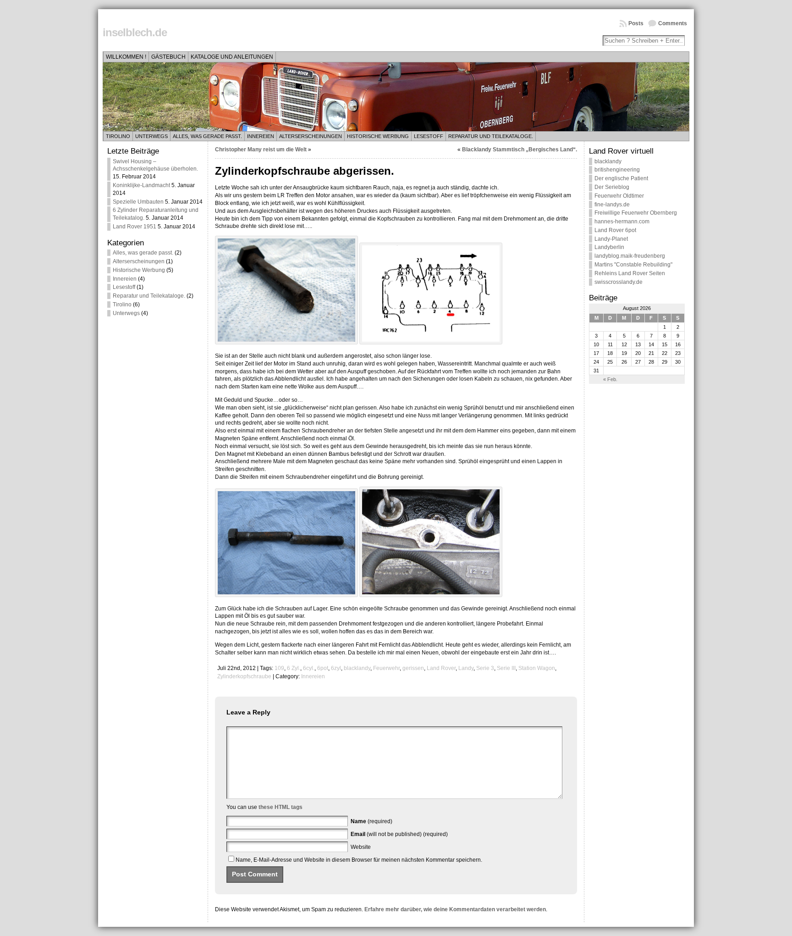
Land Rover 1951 (134, 226)
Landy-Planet (611, 239)
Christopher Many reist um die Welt (261, 149)
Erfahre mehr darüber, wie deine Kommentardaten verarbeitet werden (455, 909)
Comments (672, 23)
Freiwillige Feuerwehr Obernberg (635, 213)
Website (361, 847)
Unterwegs (151, 136)
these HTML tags (280, 807)
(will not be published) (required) (399, 834)
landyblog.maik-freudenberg (629, 256)
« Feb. (610, 379)
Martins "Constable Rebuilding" (633, 264)
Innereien (260, 136)
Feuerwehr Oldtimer (619, 196)
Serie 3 (485, 668)
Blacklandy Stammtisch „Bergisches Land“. (519, 149)
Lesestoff (428, 136)
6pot (322, 668)
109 (279, 668)
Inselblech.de (135, 32)
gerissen (413, 668)
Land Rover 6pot (615, 230)
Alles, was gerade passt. (207, 136)
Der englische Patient (621, 178)
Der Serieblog (611, 187)
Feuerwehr (386, 668)
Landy (465, 668)
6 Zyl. (293, 668)
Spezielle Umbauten (138, 202)
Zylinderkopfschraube (244, 676)
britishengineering (617, 169)
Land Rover (441, 668)
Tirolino (118, 136)
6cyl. (308, 668)
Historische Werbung (378, 136)
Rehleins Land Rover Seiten (629, 273)
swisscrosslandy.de (618, 282)
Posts (636, 23)
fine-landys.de (612, 204)
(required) (371, 821)
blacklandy (357, 668)
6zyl (336, 668)
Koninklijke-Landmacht (141, 185)
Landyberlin (609, 247)
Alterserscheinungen (310, 136)
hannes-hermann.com (621, 221)
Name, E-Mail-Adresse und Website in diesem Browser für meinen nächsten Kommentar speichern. (359, 860)
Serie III (506, 668)
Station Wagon (536, 668)
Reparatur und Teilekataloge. (490, 136)
